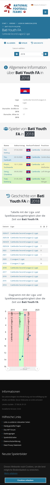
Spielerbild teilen (10, 437)
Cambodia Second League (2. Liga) (24, 233)
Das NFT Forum (9, 430)
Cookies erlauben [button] (25, 480)
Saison (6, 226)
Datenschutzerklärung (12, 441)
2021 (4, 255)
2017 (4, 272)
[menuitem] (22, 369)
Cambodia (36, 150)
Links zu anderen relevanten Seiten (17, 422)
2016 (4, 276)
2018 (4, 268)
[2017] (16, 54)
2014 (4, 285)
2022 (4, 250)
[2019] (45, 54)
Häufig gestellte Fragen (12, 426)
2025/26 (6, 237)
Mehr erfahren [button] (10, 473)
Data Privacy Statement (12, 445)
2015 (4, 281)
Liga (12, 226)
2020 (4, 259)
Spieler (24, 43)
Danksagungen (9, 434)
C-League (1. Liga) (17, 259)
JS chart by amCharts (15, 313)
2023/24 (6, 246)
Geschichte (38, 43)
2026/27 (6, 233)
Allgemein (10, 43)
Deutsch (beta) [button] (39, 5)
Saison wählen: (19, 48)
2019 (4, 263)
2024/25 (6, 242)
